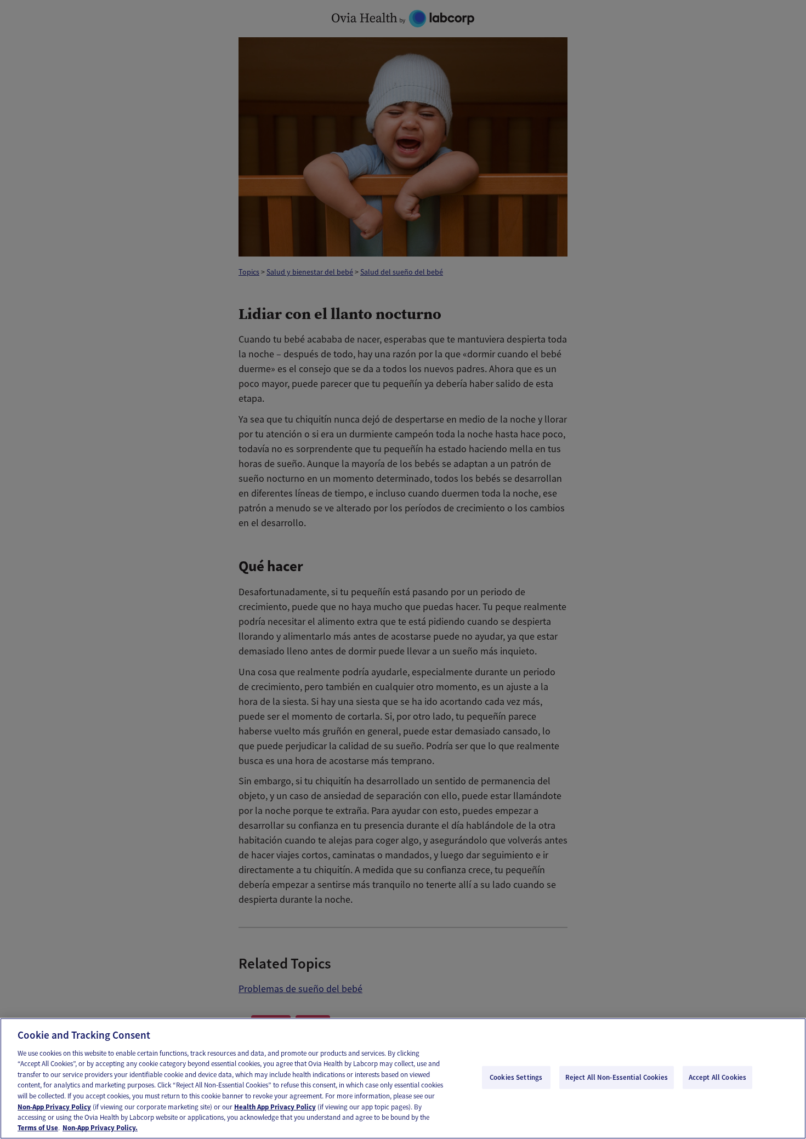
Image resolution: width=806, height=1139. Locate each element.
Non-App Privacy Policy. (100, 1127)
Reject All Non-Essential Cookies (616, 1077)
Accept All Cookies (717, 1077)
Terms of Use (38, 1127)
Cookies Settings (516, 1077)
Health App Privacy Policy (275, 1106)
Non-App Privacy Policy (54, 1106)
